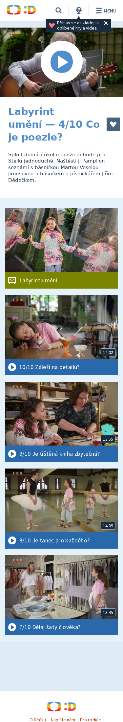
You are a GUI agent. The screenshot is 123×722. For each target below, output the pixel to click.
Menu (110, 10)
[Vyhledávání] (59, 10)
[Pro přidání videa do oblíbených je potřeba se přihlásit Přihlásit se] (113, 124)
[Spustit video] (61, 62)
